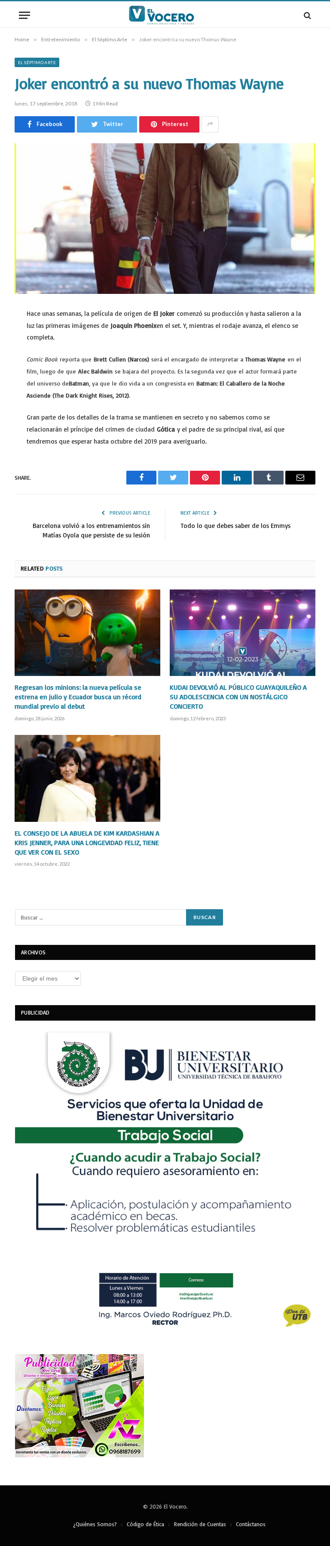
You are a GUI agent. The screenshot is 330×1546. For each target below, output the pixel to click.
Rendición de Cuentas (200, 1524)
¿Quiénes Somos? (95, 1524)
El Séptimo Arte (37, 62)
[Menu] (24, 15)
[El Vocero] (165, 15)
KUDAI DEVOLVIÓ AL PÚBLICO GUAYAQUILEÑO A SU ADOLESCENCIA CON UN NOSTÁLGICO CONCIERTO (238, 696)
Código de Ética (145, 1524)
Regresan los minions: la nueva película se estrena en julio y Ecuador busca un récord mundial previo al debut (78, 696)
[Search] (306, 15)
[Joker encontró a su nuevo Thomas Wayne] (165, 218)
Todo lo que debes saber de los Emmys (235, 526)
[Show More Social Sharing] (210, 124)
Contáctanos (251, 1524)
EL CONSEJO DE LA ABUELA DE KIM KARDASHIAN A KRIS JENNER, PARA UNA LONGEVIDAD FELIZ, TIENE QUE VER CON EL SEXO (87, 842)
